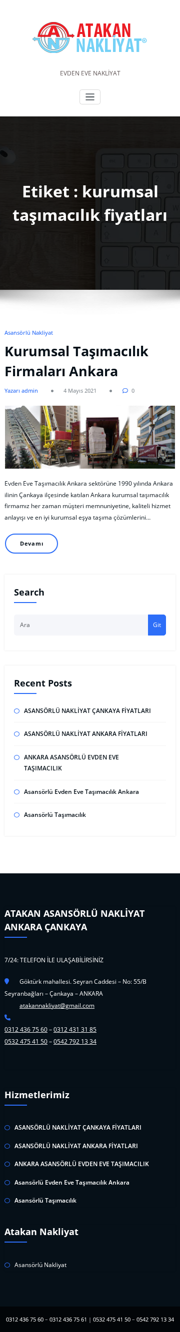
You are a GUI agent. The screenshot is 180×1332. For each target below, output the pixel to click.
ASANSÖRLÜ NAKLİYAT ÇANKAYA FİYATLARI (87, 710)
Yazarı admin (21, 390)
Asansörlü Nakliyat (28, 332)
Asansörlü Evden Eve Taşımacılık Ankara (81, 791)
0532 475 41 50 (26, 1041)
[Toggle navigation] (90, 97)
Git (157, 625)
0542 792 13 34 (75, 1041)
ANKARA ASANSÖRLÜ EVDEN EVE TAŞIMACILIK (81, 1164)
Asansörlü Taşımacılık (55, 814)
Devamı (32, 543)
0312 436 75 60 (26, 1029)
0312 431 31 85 (75, 1029)
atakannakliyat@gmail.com (57, 1005)
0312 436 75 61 (68, 1319)
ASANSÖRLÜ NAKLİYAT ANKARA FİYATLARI (86, 733)
